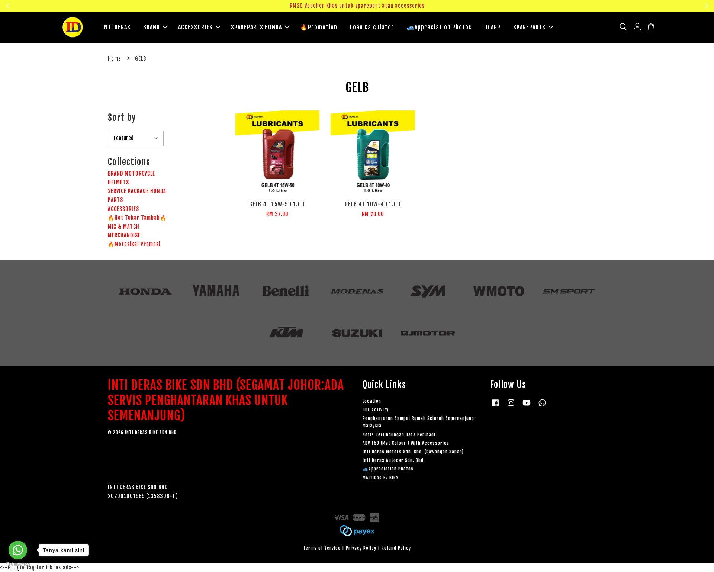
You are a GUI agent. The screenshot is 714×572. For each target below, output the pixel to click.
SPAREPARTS (529, 27)
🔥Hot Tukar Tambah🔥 (137, 218)
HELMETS (118, 182)
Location (372, 401)
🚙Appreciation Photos (439, 27)
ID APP (492, 27)
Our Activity (376, 409)
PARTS (115, 200)
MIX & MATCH (123, 227)
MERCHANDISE (124, 235)
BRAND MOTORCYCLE (131, 173)
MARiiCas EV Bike (380, 478)
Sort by (122, 117)
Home (114, 58)
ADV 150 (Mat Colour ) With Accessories (406, 443)
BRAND (151, 27)
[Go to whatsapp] (18, 550)
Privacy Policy (361, 548)
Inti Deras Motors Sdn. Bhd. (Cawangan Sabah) (413, 451)
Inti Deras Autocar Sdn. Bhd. (394, 460)
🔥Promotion (318, 27)
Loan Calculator (372, 27)
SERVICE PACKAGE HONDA (137, 191)
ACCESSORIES (195, 27)
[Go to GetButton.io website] (18, 564)
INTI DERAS (116, 27)
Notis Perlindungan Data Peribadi (399, 434)
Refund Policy (396, 548)
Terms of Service (322, 548)
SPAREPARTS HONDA (256, 27)
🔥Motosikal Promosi (134, 244)
